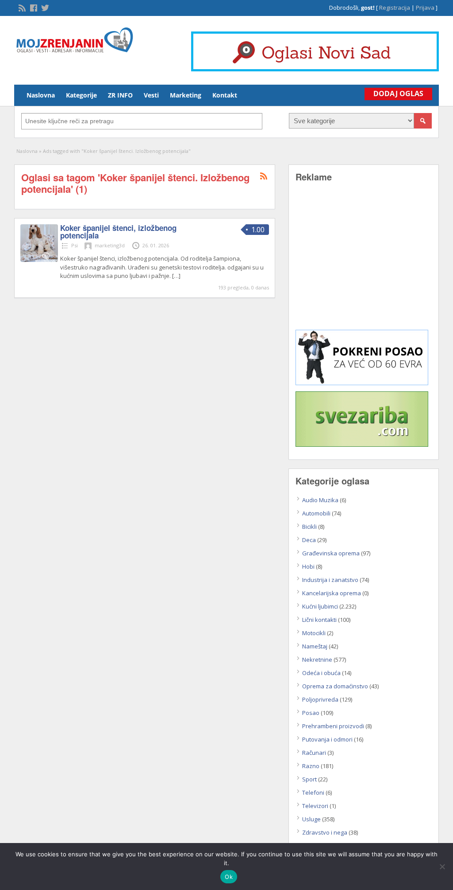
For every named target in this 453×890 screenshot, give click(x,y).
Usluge (311, 819)
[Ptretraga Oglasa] (423, 121)
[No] (442, 866)
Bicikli (309, 527)
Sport (309, 779)
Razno (310, 766)
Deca (309, 540)
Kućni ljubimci (320, 606)
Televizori (315, 806)
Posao (310, 713)
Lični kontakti (319, 620)
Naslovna (41, 95)
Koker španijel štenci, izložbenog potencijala (118, 231)
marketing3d (110, 245)
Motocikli (314, 633)
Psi (74, 245)
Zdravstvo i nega (324, 832)
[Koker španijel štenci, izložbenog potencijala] (39, 260)
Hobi (308, 566)
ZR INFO (120, 95)
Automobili (316, 513)
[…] (176, 276)
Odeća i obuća (321, 673)
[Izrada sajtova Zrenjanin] (362, 383)
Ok (229, 876)
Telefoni (313, 792)
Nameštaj (314, 646)
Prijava (425, 8)
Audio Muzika (320, 500)
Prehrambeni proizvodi (333, 726)
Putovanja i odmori (327, 739)
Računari (314, 753)
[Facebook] (32, 7)
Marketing (185, 95)
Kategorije (81, 95)
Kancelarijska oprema (331, 593)
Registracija (394, 8)
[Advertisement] (364, 262)
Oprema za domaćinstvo (335, 686)
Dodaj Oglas (398, 93)
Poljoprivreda (320, 699)
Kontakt (224, 95)
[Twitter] (44, 7)
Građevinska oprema (331, 553)
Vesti (151, 95)
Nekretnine (317, 660)
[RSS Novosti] (21, 7)
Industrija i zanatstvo (330, 580)
